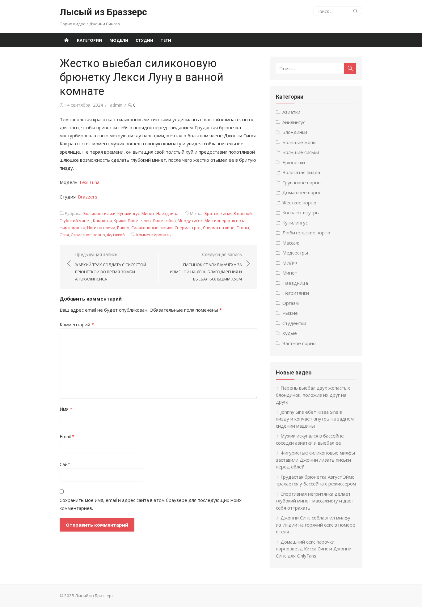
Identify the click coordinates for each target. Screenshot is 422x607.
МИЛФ (289, 263)
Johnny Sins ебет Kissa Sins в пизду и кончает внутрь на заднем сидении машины (315, 419)
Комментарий (77, 324)
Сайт (65, 464)
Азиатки (291, 112)
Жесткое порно (299, 202)
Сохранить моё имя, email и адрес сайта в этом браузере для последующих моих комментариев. (151, 504)
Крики (120, 220)
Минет (147, 213)
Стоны (242, 227)
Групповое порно (301, 182)
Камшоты (102, 220)
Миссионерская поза (225, 220)
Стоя (64, 234)
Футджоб (116, 234)
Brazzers (87, 197)
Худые (289, 333)
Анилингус (293, 122)
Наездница (167, 213)
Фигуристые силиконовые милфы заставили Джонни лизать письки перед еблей (315, 460)
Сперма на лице (218, 227)
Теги (166, 40)
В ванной (243, 213)
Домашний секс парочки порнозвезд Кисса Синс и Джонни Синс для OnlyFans (314, 549)
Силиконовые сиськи (152, 227)
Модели (118, 40)
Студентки (294, 323)
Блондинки (294, 132)
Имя (66, 409)
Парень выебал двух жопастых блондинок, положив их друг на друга (313, 395)
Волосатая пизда (301, 172)
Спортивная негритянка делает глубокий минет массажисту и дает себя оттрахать (315, 501)
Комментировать (153, 234)
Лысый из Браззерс (103, 11)
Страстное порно (88, 234)
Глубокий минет (75, 220)
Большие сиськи (99, 213)
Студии (144, 40)
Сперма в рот (188, 227)
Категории (89, 40)
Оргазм (290, 303)
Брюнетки (293, 162)
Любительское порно (306, 232)
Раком (123, 227)
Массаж (290, 243)
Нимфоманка (72, 227)
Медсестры (295, 253)
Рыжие (290, 313)
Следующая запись (206, 266)
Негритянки (295, 293)
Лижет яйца (164, 220)
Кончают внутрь (300, 212)
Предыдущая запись (110, 266)
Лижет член (139, 220)
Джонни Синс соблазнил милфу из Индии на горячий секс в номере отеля (315, 525)
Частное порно (299, 343)
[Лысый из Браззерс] (66, 40)
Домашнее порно (302, 192)
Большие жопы (299, 142)
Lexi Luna (89, 182)
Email (67, 436)
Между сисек (190, 220)
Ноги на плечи (101, 227)
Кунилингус (128, 213)
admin (116, 105)
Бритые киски (218, 213)
